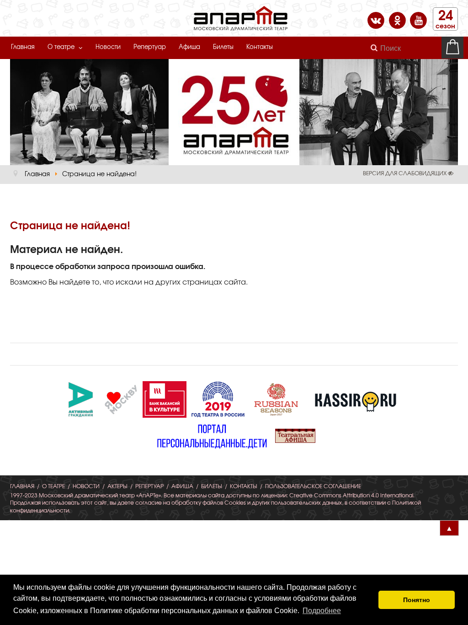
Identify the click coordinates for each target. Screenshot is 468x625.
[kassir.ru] (355, 398)
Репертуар (149, 47)
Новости (108, 47)
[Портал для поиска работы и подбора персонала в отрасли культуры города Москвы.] (164, 398)
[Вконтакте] (377, 19)
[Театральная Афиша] (295, 434)
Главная (23, 47)
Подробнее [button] (322, 610)
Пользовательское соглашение (313, 486)
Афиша (189, 47)
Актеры (117, 486)
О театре (61, 47)
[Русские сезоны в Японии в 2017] (276, 398)
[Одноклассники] (398, 19)
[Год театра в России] (217, 398)
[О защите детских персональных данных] (212, 434)
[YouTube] (418, 19)
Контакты (259, 47)
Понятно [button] (416, 599)
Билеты (223, 47)
